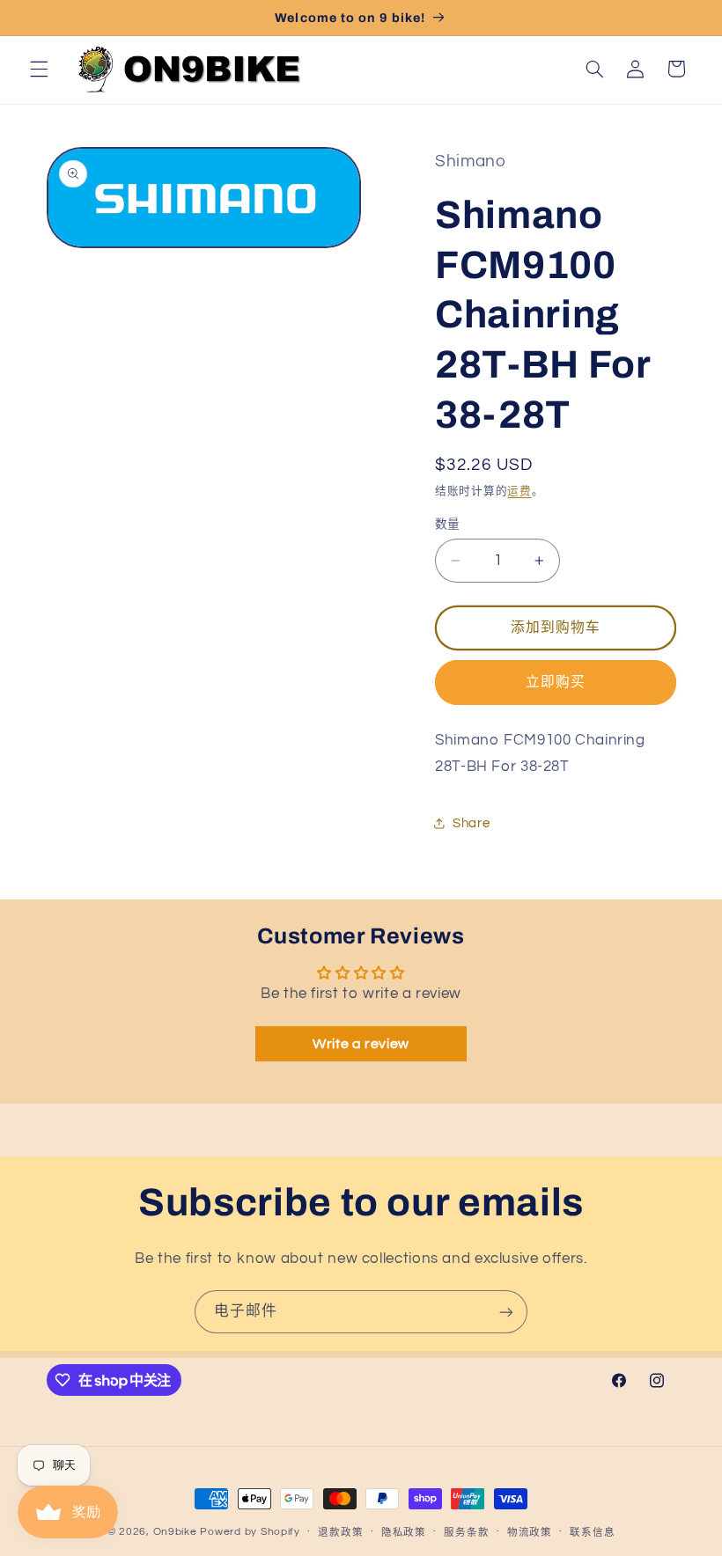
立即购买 (556, 682)
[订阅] (506, 1311)
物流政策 (529, 1533)
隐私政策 (403, 1533)
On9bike (175, 1532)
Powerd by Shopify (250, 1532)
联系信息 (592, 1533)
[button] (38, 68)
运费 (519, 491)
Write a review (361, 1044)
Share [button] (471, 823)
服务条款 (466, 1533)
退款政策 (340, 1533)
